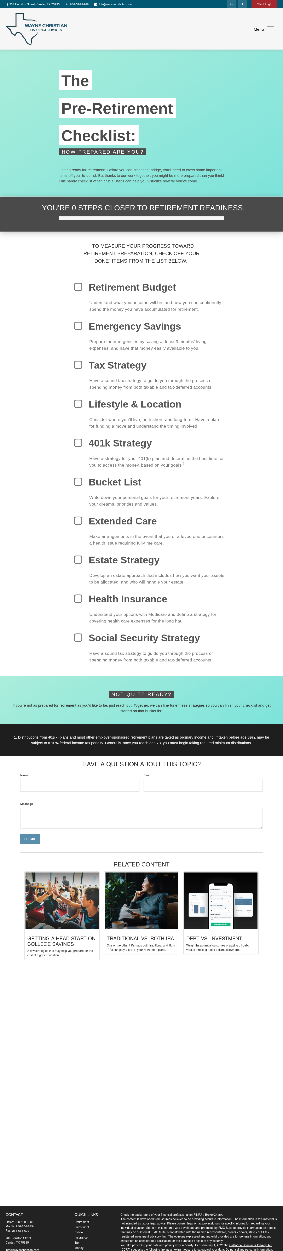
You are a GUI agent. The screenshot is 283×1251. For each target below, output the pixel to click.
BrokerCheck (213, 1214)
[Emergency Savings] (78, 326)
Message (26, 804)
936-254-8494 (25, 1226)
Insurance (81, 1237)
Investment (82, 1227)
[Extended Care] (78, 521)
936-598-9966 (79, 4)
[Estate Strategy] (78, 560)
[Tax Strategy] (78, 365)
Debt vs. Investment (214, 938)
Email (147, 775)
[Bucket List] (78, 482)
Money (79, 1248)
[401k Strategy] (78, 443)
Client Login (264, 4)
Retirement (82, 1222)
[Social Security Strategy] (78, 637)
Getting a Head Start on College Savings (61, 940)
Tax (77, 1242)
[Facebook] (242, 4)
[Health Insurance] (78, 599)
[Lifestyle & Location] (78, 404)
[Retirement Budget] (78, 287)
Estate (79, 1232)
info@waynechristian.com (116, 4)
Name (24, 775)
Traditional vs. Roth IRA (140, 938)
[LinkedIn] (231, 4)
